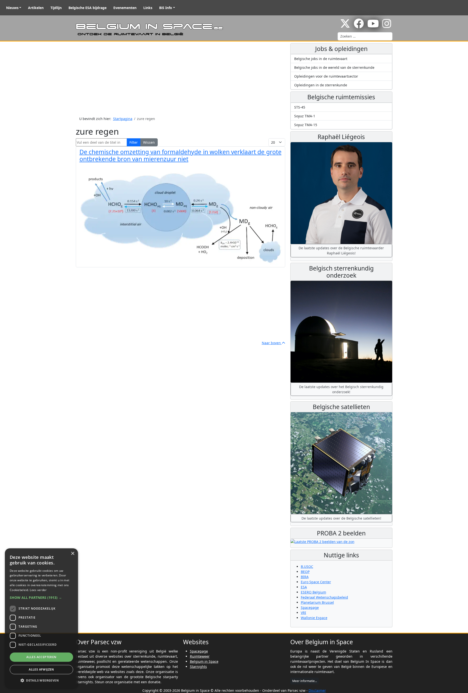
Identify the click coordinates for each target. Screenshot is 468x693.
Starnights (198, 666)
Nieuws (12, 7)
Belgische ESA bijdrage (87, 7)
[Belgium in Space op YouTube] (373, 26)
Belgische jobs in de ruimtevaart (320, 58)
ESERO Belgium (313, 592)
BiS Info (165, 7)
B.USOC (307, 566)
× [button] (72, 553)
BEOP (305, 571)
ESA (304, 587)
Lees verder (38, 590)
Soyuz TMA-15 (305, 124)
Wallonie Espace (314, 617)
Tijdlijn (56, 7)
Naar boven (272, 343)
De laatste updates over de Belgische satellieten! (341, 518)
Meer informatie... (304, 681)
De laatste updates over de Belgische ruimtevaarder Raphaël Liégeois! (341, 250)
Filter (133, 142)
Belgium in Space (204, 661)
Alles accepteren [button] (41, 657)
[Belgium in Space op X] (345, 26)
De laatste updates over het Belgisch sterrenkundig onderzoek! (341, 389)
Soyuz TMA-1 (304, 116)
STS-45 (299, 107)
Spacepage (310, 607)
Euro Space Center (316, 582)
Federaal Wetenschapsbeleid (324, 597)
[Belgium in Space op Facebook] (359, 26)
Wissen (149, 142)
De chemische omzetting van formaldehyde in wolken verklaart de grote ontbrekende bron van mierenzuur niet (180, 155)
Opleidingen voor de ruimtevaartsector (326, 76)
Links (147, 7)
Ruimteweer (200, 656)
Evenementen (124, 7)
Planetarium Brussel (317, 602)
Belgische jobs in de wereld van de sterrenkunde (334, 67)
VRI (303, 612)
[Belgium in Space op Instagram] (386, 26)
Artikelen (36, 7)
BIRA (305, 576)
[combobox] (365, 36)
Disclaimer (317, 690)
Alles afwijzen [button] (41, 669)
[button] (41, 597)
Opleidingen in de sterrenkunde (320, 85)
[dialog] (41, 618)
